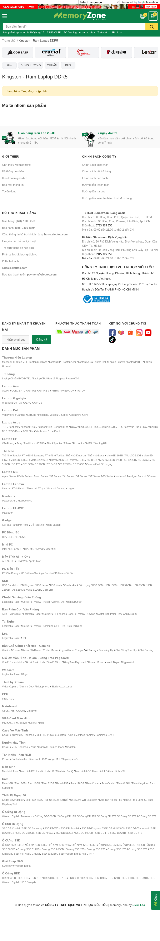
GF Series (55, 476)
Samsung (48, 626)
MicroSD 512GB (59, 459)
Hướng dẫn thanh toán (95, 184)
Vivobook (40, 431)
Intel (4, 698)
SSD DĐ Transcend (138, 828)
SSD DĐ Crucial (11, 828)
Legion (71, 488)
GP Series (81, 476)
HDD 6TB (74, 877)
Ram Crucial (108, 783)
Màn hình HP (47, 771)
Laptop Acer (69, 362)
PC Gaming (70, 32)
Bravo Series (41, 476)
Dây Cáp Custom (127, 613)
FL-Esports (59, 613)
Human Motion (96, 662)
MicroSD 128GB (19, 459)
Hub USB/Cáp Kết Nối (56, 799)
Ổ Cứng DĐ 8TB (147, 816)
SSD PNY (88, 853)
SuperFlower (57, 747)
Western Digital (10, 816)
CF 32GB (40, 464)
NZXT (111, 734)
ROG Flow (14, 431)
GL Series (68, 476)
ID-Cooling (48, 759)
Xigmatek (16, 734)
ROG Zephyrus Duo (128, 426)
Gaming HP (100, 443)
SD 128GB (130, 459)
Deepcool (29, 734)
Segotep (61, 734)
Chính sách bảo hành (95, 178)
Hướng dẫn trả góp (93, 191)
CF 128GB (65, 464)
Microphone (42, 686)
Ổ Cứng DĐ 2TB (87, 816)
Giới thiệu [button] (10, 156)
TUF (4, 426)
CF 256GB (78, 464)
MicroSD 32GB (133, 455)
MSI (32, 549)
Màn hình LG (100, 771)
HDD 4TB (61, 877)
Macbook (7, 362)
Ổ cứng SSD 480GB (134, 844)
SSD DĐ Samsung (32, 828)
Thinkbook (19, 488)
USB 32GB (125, 585)
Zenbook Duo (28, 426)
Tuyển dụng (9, 191)
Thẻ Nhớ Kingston (76, 455)
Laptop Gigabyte (38, 362)
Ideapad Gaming (56, 488)
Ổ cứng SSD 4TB (117, 849)
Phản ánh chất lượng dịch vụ (19, 254)
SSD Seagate (49, 853)
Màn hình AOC (83, 771)
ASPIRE (31, 390)
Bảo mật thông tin (13, 184)
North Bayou (113, 662)
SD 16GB (92, 459)
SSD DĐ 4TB (135, 832)
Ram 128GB (77, 783)
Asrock (40, 549)
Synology (7, 865)
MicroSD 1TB (77, 459)
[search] (151, 26)
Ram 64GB (62, 783)
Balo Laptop (54, 524)
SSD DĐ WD (51, 828)
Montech (80, 734)
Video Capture (10, 686)
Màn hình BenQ (64, 771)
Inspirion (43, 414)
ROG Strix (27, 431)
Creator (152, 476)
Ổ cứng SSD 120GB (13, 844)
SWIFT (5, 390)
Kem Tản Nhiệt (107, 799)
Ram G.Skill (123, 783)
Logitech (6, 601)
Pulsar (46, 601)
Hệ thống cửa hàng (13, 171)
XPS (85, 414)
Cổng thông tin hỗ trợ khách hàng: (35, 234)
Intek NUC (7, 549)
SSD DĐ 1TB (102, 832)
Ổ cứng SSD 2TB (96, 849)
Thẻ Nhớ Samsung (33, 455)
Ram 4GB (7, 783)
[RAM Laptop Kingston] (116, 52)
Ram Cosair (92, 783)
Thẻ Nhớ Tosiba (55, 455)
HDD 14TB (128, 877)
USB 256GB (18, 589)
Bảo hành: (18, 227)
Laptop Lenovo (116, 362)
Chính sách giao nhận (95, 164)
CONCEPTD (18, 390)
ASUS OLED (54, 32)
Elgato (25, 674)
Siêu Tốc (138, 905)
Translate (152, 2)
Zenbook (14, 426)
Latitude (31, 414)
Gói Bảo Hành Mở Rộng (15, 524)
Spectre (57, 443)
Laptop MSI (20, 362)
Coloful (33, 722)
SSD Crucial (33, 853)
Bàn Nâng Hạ (106, 650)
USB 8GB (97, 585)
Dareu (71, 613)
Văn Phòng (8, 414)
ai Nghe (78, 626)
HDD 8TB (86, 877)
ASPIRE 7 (43, 390)
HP (4, 536)
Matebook (7, 512)
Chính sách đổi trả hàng (96, 171)
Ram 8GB (20, 783)
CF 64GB (52, 464)
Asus (70, 734)
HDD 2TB (36, 877)
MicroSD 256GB (39, 459)
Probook (77, 443)
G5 (15, 402)
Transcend (26, 816)
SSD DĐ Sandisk (70, 828)
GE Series (94, 476)
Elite (48, 443)
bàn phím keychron (14, 32)
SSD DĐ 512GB (64, 832)
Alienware (75, 414)
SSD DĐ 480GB (45, 832)
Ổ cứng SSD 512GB (29, 849)
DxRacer (36, 650)
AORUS (37, 402)
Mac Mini (50, 549)
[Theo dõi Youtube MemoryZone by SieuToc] (148, 332)
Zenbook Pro (61, 426)
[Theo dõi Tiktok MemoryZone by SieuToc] (112, 339)
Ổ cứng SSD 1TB (75, 849)
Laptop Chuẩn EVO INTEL (16, 378)
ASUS (18, 549)
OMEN (88, 443)
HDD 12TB (114, 877)
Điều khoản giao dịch (14, 178)
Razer (17, 601)
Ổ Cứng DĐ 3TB (107, 816)
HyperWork (66, 650)
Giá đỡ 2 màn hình (35, 662)
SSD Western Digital (70, 853)
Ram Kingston (140, 783)
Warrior (6, 650)
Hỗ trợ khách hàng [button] (19, 213)
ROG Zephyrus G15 (105, 426)
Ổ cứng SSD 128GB (37, 844)
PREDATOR (67, 390)
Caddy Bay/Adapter (13, 799)
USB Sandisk (9, 585)
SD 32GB (104, 459)
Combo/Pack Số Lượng (99, 464)
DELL (11, 536)
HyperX (36, 601)
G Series (63, 414)
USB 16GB (111, 585)
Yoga (42, 488)
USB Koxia (56, 585)
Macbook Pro (25, 500)
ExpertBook (54, 431)
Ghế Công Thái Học (126, 650)
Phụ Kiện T (68, 626)
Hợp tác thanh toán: (29, 274)
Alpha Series (9, 476)
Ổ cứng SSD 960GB (53, 849)
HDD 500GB (9, 877)
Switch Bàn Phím (106, 613)
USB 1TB (48, 589)
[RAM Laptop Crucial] (50, 52)
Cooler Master (50, 650)
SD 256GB (143, 459)
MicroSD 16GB (114, 455)
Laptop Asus (85, 362)
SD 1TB (16, 464)
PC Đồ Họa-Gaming (32, 573)
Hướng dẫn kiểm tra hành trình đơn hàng (107, 198)
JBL (57, 626)
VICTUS (40, 443)
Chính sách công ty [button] (99, 156)
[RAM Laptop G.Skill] (83, 52)
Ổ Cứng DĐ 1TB (67, 816)
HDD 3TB (48, 877)
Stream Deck (27, 686)
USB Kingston (26, 585)
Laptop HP (55, 362)
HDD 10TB (100, 877)
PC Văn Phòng (10, 573)
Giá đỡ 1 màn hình (12, 662)
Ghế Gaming (146, 650)
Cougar (79, 650)
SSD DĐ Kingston (91, 828)
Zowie (55, 601)
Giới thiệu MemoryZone (16, 164)
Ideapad (6, 488)
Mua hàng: (18, 221)
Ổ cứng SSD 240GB (61, 844)
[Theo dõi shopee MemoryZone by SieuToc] (130, 332)
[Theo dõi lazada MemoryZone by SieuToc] (121, 332)
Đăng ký (41, 339)
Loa (119, 32)
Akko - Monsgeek (11, 613)
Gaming (20, 414)
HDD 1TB (23, 877)
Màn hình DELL (28, 771)
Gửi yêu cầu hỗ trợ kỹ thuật (19, 241)
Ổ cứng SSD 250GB (85, 844)
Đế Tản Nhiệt (38, 524)
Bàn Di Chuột (74, 601)
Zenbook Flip (45, 426)
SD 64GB (116, 459)
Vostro (53, 414)
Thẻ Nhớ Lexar (96, 455)
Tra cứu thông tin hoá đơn (18, 247)
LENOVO (21, 536)
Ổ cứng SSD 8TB (137, 849)
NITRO (55, 390)
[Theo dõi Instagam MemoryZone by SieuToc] (139, 332)
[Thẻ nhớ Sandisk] (80, 6)
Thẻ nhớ (102, 32)
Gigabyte (31, 710)
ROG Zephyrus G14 (81, 426)
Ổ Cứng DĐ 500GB (45, 816)
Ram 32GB (48, 783)
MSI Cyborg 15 (35, 32)
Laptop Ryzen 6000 (68, 378)
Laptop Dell (100, 362)
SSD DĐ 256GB (25, 832)
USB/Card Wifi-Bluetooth (83, 799)
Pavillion (28, 443)
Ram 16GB (34, 783)
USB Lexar (42, 585)
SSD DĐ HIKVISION (114, 828)
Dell (63, 601)
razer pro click (87, 32)
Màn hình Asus (10, 771)
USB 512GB (34, 589)
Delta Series (25, 476)
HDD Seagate (28, 882)
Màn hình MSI (117, 771)
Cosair (5, 734)
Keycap (91, 613)
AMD (11, 698)
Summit (142, 476)
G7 (20, 402)
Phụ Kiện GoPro (126, 799)
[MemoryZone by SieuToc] (80, 16)
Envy (19, 443)
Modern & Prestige (125, 476)
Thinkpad (32, 488)
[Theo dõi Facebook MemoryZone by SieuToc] (112, 332)
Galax (90, 734)
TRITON (80, 390)
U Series (6, 402)
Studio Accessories (61, 686)
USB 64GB (139, 585)
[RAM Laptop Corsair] (17, 52)
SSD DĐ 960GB (84, 832)
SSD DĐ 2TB (118, 832)
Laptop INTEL (134, 362)
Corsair (26, 601)
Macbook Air (9, 500)
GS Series (107, 476)
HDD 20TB (142, 877)
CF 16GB (27, 464)
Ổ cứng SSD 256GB (110, 844)
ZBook (67, 443)
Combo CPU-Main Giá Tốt (59, 573)
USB (112, 32)
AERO (27, 402)
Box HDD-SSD (34, 799)
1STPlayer (48, 734)
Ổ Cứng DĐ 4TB (127, 816)
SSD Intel (19, 853)
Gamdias (101, 734)
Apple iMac (35, 561)
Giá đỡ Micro (54, 662)
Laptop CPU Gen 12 (44, 378)
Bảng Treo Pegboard (74, 662)
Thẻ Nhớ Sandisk (11, 455)
